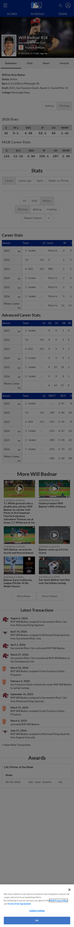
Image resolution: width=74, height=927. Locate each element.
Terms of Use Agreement (19, 903)
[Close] (69, 890)
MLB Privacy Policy (59, 900)
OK (37, 920)
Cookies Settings (37, 910)
